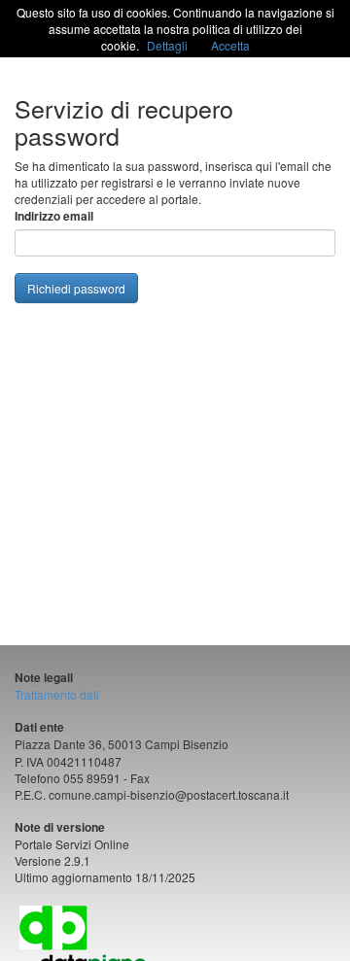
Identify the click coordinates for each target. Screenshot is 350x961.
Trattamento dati (57, 694)
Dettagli (167, 45)
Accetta (230, 45)
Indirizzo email (54, 216)
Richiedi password (76, 288)
